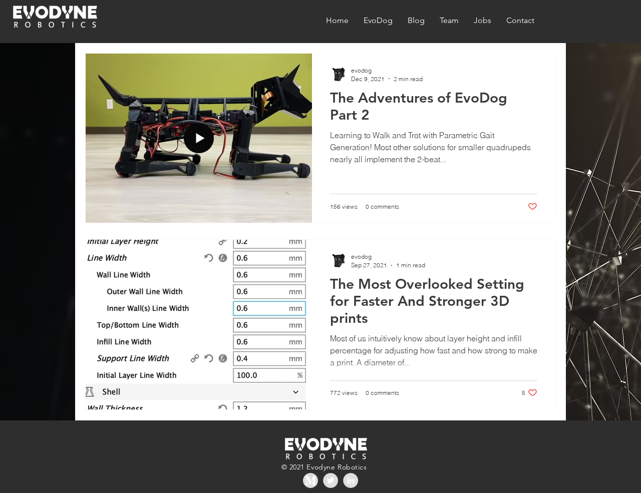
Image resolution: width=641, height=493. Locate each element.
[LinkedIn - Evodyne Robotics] (350, 480)
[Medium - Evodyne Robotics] (310, 480)
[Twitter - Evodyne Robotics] (330, 480)
